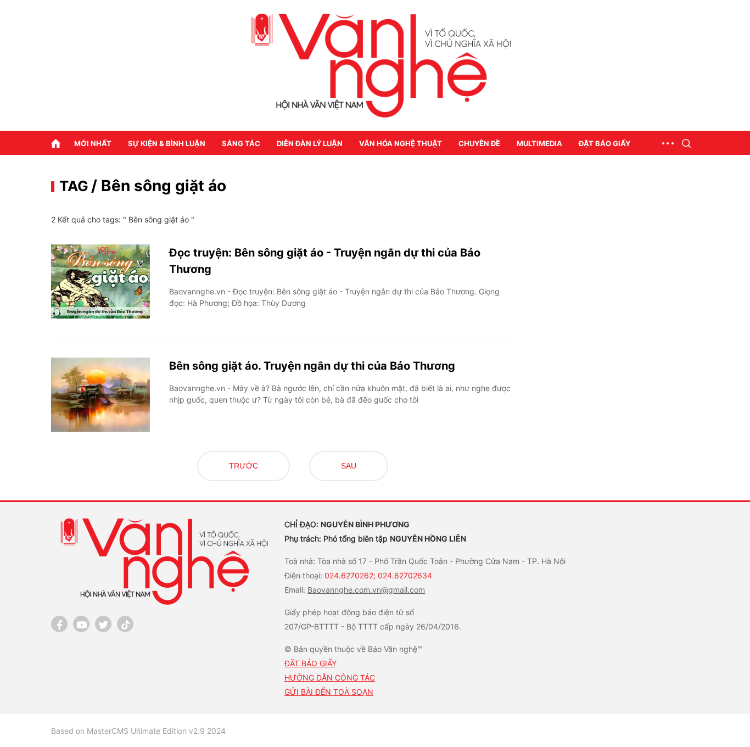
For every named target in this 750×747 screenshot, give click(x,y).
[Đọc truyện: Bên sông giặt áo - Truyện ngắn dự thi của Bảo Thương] (100, 281)
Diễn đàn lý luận (310, 143)
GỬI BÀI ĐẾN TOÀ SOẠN (328, 691)
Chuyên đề (479, 143)
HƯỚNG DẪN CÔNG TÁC (329, 677)
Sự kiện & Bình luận (166, 143)
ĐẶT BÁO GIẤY (310, 663)
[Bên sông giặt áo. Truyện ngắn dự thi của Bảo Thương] (100, 395)
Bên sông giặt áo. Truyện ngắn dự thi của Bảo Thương (312, 365)
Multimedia (539, 143)
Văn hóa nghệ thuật (400, 143)
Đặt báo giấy (604, 143)
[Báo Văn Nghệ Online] (375, 66)
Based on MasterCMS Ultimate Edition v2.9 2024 (138, 730)
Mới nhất (92, 143)
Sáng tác (241, 143)
